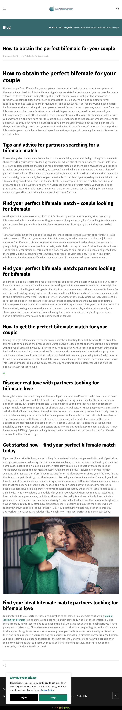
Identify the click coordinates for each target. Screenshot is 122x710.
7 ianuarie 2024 (10, 56)
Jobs (5, 696)
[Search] (117, 9)
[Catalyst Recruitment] (61, 9)
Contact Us (82, 696)
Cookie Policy (47, 690)
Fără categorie (42, 56)
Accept (53, 697)
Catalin (28, 56)
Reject (24, 697)
